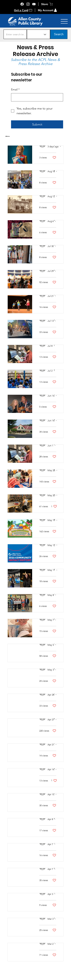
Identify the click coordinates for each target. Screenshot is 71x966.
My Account (45, 10)
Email (15, 89)
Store (44, 4)
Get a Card (21, 10)
